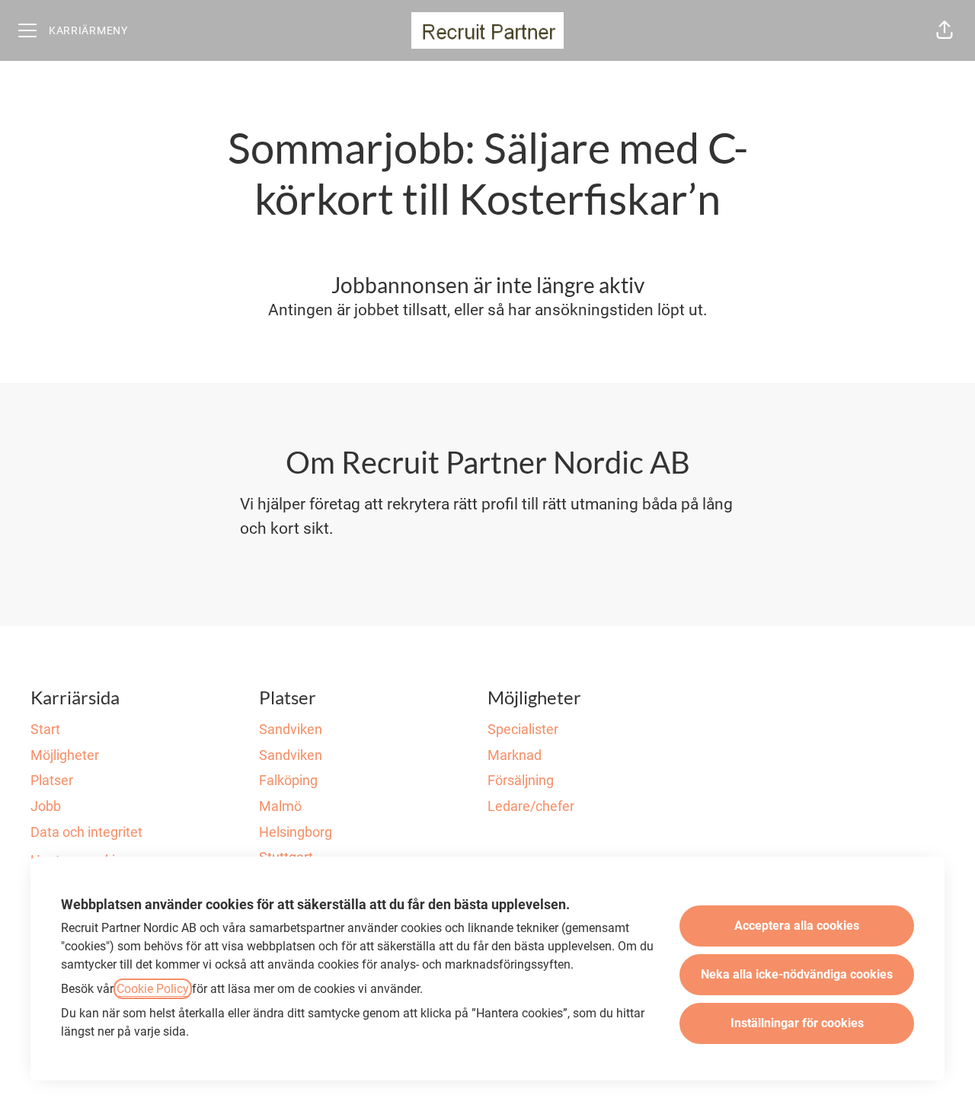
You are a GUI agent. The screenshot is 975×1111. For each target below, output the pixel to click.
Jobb (45, 806)
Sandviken (290, 729)
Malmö (280, 806)
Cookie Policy (153, 989)
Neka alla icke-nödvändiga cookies (797, 974)
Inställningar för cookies (797, 1023)
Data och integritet (86, 832)
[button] (944, 30)
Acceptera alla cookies (796, 925)
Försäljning (521, 780)
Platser (51, 780)
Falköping (288, 780)
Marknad (515, 755)
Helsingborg (295, 832)
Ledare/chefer (531, 806)
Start (45, 729)
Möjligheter (64, 755)
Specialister (523, 729)
